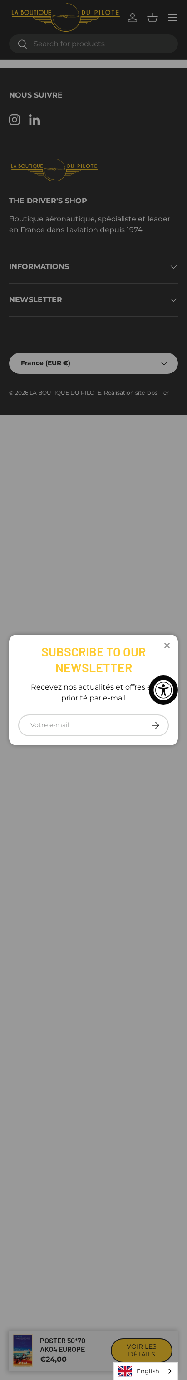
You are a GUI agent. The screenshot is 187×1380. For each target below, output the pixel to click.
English (148, 1371)
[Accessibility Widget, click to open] (163, 690)
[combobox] (145, 1371)
